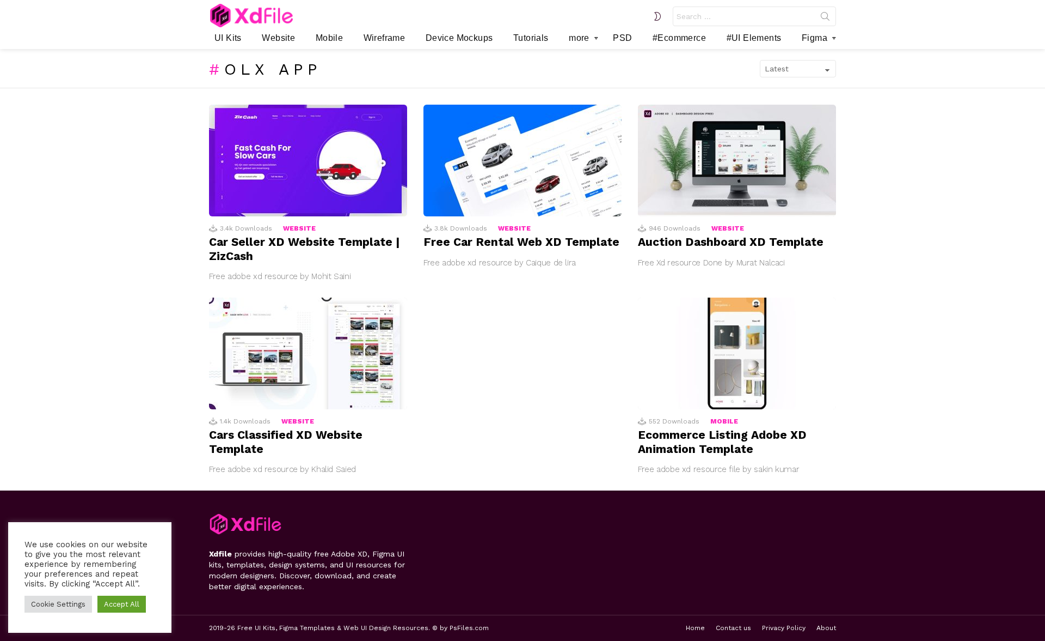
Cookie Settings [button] (58, 604)
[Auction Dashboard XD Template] (737, 160)
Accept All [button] (121, 604)
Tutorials (531, 38)
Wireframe (384, 38)
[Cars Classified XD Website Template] (308, 353)
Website (278, 38)
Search (825, 19)
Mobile (329, 38)
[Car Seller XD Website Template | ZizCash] (308, 160)
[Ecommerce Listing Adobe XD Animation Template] (737, 353)
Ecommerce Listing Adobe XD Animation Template (722, 441)
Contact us (733, 628)
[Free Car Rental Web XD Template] (522, 160)
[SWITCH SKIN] (657, 16)
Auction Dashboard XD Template (730, 242)
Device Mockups (459, 38)
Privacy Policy (784, 628)
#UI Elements (754, 38)
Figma (814, 38)
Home (695, 628)
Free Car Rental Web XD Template (521, 242)
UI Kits (228, 38)
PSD (622, 38)
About (826, 628)
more (579, 38)
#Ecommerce (679, 38)
